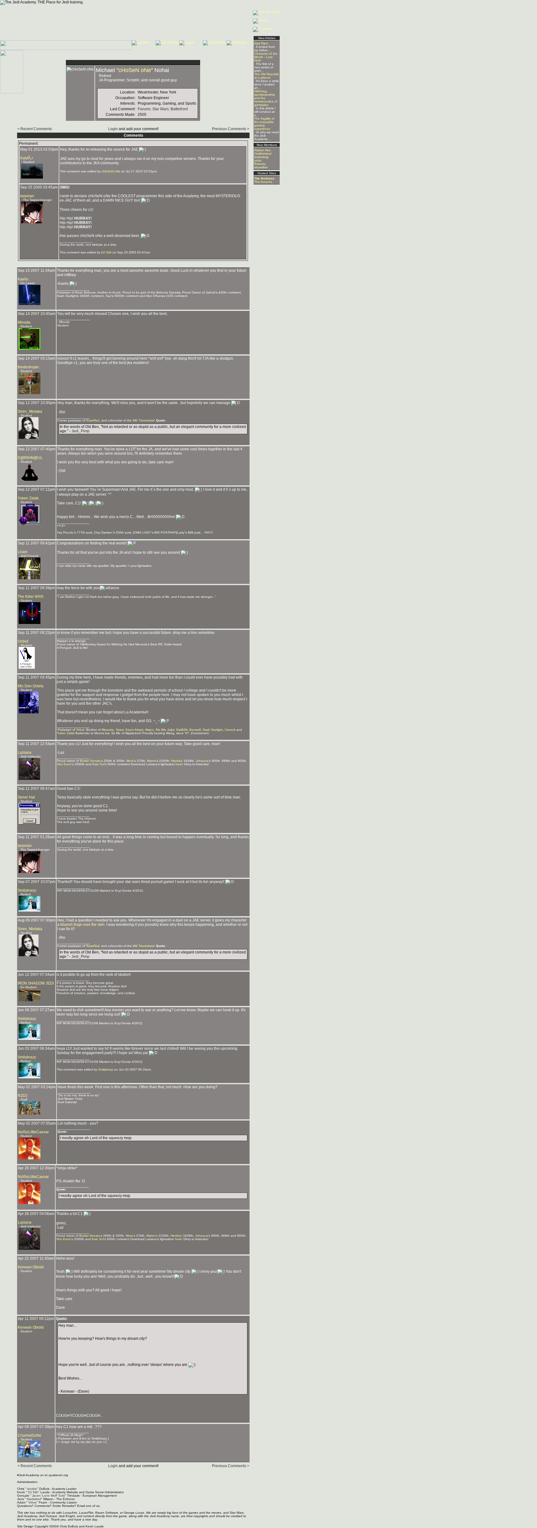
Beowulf (195, 729)
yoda (257, 160)
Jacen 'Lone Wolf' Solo (48, 1495)
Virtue (80, 729)
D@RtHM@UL (30, 458)
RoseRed (92, 420)
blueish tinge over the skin (82, 924)
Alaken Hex (262, 150)
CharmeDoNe (29, 1435)
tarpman (27, 196)
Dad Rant (261, 43)
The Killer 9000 (31, 596)
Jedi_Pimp (80, 431)
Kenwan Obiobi (31, 1267)
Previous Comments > (230, 129)
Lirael (22, 552)
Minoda (24, 322)
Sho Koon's (65, 764)
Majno (149, 729)
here (179, 764)
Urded (23, 641)
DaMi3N (181, 729)
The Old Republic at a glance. (266, 75)
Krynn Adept (134, 729)
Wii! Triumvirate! (144, 420)
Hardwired (34, 1499)
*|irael (120, 729)
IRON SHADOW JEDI (36, 983)
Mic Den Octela (31, 686)
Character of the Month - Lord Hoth (266, 57)
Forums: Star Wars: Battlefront (163, 109)
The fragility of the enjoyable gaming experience (264, 123)
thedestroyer (28, 367)
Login (113, 129)
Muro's (131, 760)
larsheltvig (261, 157)
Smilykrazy (27, 890)
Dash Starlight (213, 729)
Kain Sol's (99, 764)
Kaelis (23, 279)
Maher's (152, 760)
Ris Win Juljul (165, 729)
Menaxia (108, 729)
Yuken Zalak (28, 498)
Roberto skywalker (261, 165)
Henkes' (177, 760)
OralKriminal (262, 153)
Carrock (230, 729)
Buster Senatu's (91, 760)
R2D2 (23, 1096)
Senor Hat (26, 797)
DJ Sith (106, 252)
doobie (32, 1488)
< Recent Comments (34, 129)
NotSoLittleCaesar (33, 1132)
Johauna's (203, 760)
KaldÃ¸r (26, 158)
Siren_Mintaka (30, 411)
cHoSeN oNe (134, 70)
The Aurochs (263, 182)
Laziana (24, 752)
